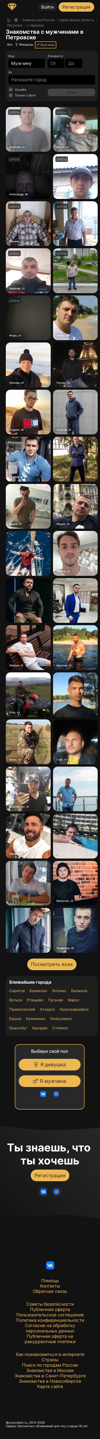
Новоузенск (61, 1018)
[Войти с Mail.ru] (53, 1094)
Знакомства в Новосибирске (50, 1381)
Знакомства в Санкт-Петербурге (50, 1376)
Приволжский (22, 1009)
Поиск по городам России (50, 1365)
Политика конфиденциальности (50, 1320)
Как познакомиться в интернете (50, 1354)
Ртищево (35, 1000)
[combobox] (24, 63)
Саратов (17, 990)
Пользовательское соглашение (50, 1315)
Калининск (36, 1018)
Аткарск (47, 1009)
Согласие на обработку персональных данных (50, 1328)
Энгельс (59, 990)
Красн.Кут (18, 1028)
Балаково (38, 990)
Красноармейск (74, 1009)
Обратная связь (50, 1291)
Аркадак (40, 1028)
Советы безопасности (50, 1304)
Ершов (15, 1018)
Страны (50, 1359)
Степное (60, 1028)
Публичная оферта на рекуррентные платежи (50, 1339)
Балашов (79, 990)
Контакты (50, 1286)
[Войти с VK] (40, 1094)
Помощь (50, 1280)
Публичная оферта (50, 1309)
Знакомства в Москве (50, 1370)
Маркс (74, 1000)
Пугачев (55, 1000)
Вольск (15, 1000)
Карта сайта (50, 1386)
